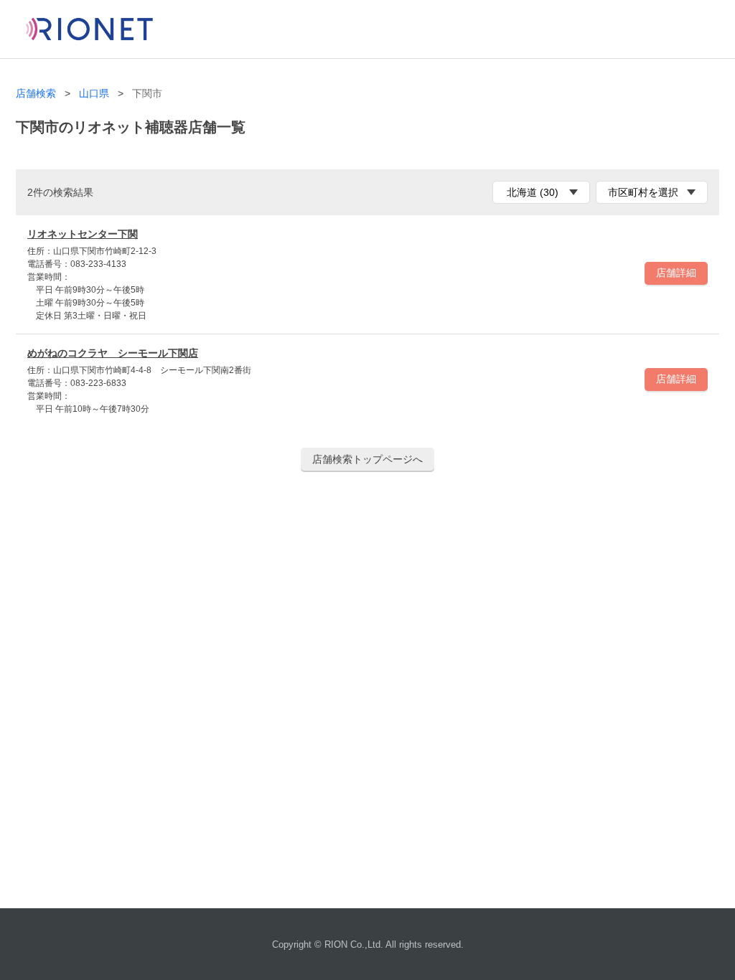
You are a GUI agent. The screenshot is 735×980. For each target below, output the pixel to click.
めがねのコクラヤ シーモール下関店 (112, 353)
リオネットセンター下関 (82, 234)
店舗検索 (36, 93)
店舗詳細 (676, 272)
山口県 (94, 93)
